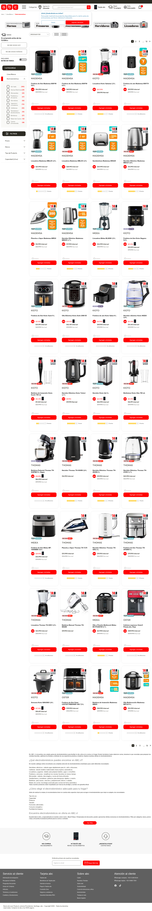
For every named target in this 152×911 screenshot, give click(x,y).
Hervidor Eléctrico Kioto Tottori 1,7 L (73, 394)
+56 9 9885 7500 (131, 880)
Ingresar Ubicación (77, 22)
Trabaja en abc (81, 895)
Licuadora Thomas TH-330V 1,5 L (43, 625)
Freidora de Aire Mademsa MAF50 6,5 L (74, 84)
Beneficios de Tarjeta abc (47, 880)
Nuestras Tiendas (82, 880)
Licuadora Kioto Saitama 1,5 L (104, 83)
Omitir (53, 22)
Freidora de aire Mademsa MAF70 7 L (136, 84)
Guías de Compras (8, 886)
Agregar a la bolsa (43, 108)
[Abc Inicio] (9, 7)
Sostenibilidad (81, 886)
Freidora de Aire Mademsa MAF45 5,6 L (43, 84)
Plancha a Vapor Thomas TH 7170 (74, 548)
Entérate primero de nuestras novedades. (65, 858)
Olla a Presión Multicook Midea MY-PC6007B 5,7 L (104, 626)
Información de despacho (10, 878)
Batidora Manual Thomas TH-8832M (73, 626)
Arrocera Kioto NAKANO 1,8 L (42, 702)
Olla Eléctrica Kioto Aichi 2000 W (74, 315)
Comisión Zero (44, 889)
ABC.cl (33, 754)
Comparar (36, 103)
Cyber (65, 817)
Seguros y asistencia (46, 892)
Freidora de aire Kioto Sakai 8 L (104, 315)
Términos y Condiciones (10, 892)
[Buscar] (89, 7)
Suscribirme (93, 863)
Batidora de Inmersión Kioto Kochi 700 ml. (41, 394)
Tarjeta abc (43, 878)
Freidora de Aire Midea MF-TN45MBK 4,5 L (41, 548)
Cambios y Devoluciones (10, 895)
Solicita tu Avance (45, 883)
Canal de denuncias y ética (85, 889)
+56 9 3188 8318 (133, 878)
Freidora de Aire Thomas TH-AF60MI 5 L (134, 548)
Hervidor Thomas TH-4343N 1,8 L (74, 470)
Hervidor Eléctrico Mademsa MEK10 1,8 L (134, 162)
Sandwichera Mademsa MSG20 (104, 161)
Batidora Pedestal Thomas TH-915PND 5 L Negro (42, 471)
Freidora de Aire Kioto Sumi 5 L (43, 315)
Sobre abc (80, 883)
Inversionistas (81, 892)
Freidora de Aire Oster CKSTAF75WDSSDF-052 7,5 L (73, 703)
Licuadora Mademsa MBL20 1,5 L (43, 161)
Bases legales (81, 898)
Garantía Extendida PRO (47, 895)
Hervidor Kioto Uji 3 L (101, 393)
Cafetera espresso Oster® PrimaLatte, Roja (133, 626)
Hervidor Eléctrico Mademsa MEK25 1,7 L (72, 239)
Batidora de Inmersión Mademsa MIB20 (105, 703)
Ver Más (90, 823)
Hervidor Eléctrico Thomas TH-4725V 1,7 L (135, 471)
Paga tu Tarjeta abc (46, 886)
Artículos (5, 889)
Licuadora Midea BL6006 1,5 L (104, 238)
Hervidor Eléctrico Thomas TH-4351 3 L (104, 548)
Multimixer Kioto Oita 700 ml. (134, 393)
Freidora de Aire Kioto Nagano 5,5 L (134, 239)
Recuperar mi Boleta (9, 880)
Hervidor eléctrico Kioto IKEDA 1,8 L (135, 316)
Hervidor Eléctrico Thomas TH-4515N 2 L (104, 471)
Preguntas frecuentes (9, 883)
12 (146, 41)
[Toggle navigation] (24, 7)
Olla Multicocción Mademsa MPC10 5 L (133, 703)
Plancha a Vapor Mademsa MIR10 (43, 238)
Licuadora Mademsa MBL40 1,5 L (74, 161)
